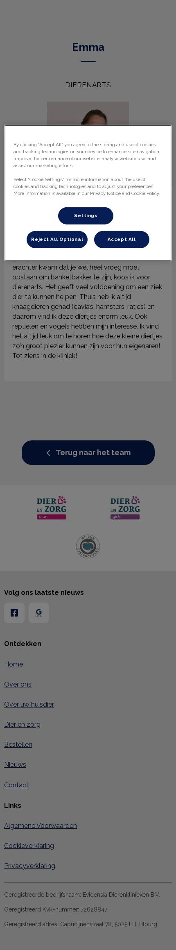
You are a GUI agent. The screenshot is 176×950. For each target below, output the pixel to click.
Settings (85, 215)
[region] (88, 193)
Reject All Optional (57, 239)
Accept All (122, 239)
